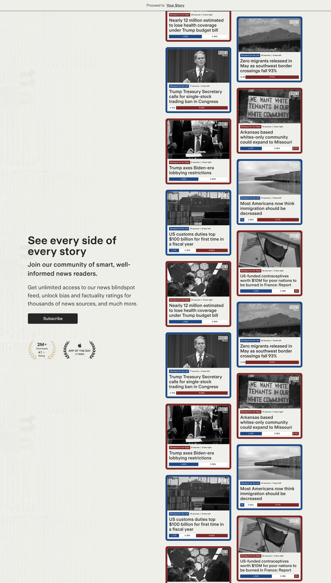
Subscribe (53, 318)
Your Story (175, 5)
